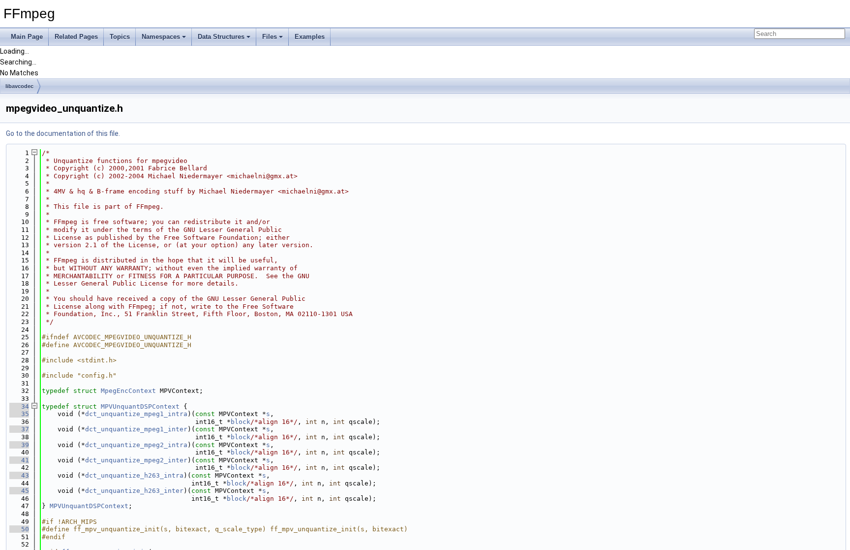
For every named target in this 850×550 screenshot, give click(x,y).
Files (269, 36)
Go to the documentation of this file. (63, 133)
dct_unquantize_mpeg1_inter (136, 429)
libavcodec (19, 86)
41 (19, 460)
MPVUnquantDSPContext (140, 406)
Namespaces (161, 36)
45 (19, 490)
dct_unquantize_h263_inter (134, 490)
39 (19, 445)
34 (19, 406)
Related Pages (76, 36)
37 (19, 429)
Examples (310, 36)
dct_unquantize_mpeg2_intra (136, 445)
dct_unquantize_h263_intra (134, 475)
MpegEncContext (128, 390)
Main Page (27, 36)
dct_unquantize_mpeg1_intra (136, 414)
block (240, 421)
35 (19, 414)
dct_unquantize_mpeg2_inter (136, 460)
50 (19, 529)
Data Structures (221, 36)
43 (19, 475)
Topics (120, 36)
